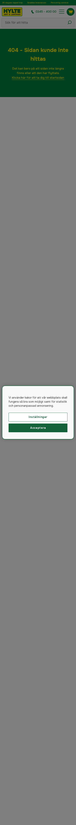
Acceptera (38, 428)
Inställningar (38, 417)
